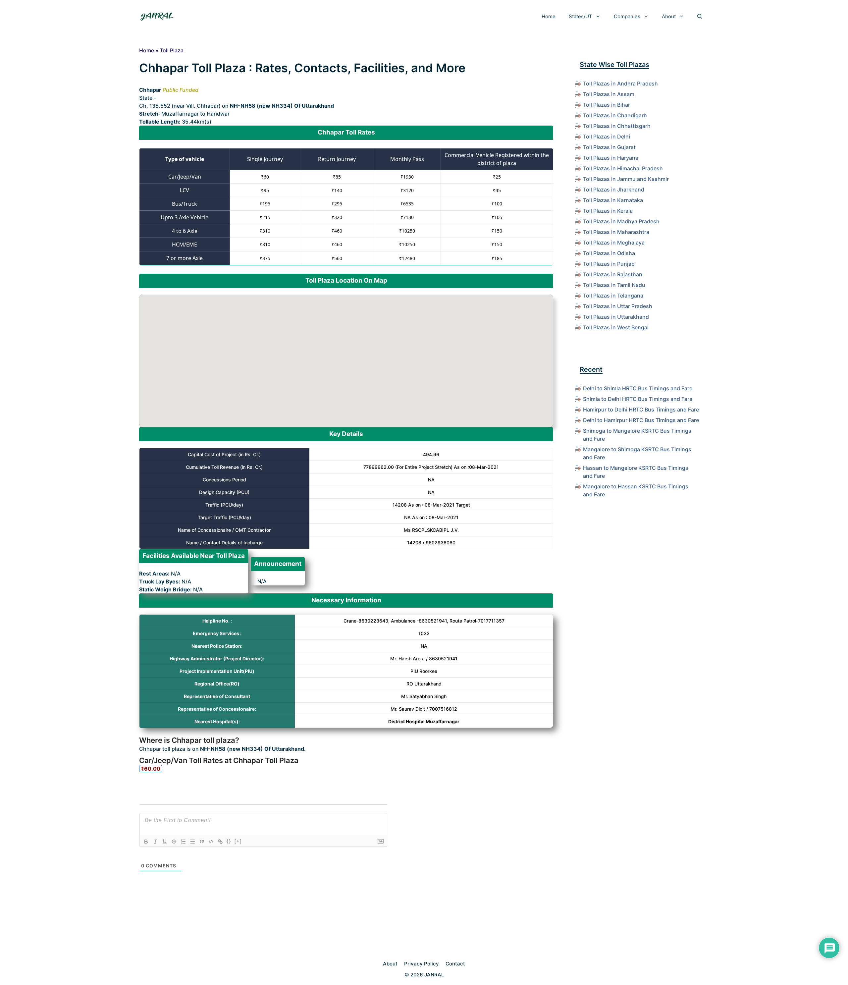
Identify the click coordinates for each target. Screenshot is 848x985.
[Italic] (155, 842)
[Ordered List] (183, 842)
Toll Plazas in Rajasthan (612, 274)
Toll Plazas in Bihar (606, 104)
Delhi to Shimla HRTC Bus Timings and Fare (637, 388)
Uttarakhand (173, 97)
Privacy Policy (421, 963)
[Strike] (174, 842)
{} (229, 841)
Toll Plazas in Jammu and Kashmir (626, 179)
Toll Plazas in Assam (608, 94)
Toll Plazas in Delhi (606, 136)
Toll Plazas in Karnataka (613, 200)
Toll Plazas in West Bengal (616, 327)
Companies (627, 16)
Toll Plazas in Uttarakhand (616, 316)
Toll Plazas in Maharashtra (616, 232)
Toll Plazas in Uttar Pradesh (617, 306)
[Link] (220, 842)
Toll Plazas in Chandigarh (615, 115)
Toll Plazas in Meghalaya (614, 242)
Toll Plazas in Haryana (610, 157)
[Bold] (146, 842)
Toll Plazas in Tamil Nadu (614, 285)
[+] (238, 841)
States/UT (580, 16)
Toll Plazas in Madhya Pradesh (621, 221)
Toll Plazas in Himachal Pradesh (623, 168)
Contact (455, 963)
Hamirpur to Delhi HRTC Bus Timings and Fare (641, 409)
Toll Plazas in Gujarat (609, 147)
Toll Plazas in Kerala (608, 210)
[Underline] (164, 842)
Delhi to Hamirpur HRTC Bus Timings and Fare (641, 420)
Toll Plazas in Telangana (613, 295)
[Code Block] (211, 842)
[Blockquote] (201, 842)
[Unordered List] (192, 842)
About (669, 16)
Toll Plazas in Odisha (609, 253)
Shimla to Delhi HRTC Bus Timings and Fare (637, 399)
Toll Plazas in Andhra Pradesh (620, 83)
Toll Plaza (172, 50)
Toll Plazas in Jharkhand (613, 189)
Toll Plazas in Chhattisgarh (617, 126)
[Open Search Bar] (700, 17)
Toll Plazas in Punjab (609, 263)
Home (549, 16)
